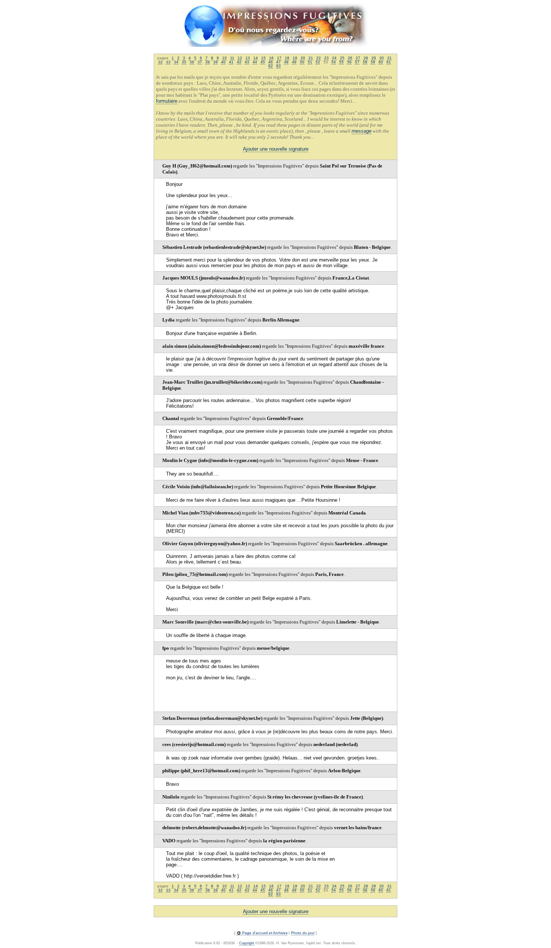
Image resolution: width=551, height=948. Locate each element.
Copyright (246, 943)
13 (248, 58)
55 (341, 62)
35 (184, 62)
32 (160, 62)
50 (302, 62)
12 (240, 58)
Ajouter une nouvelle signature (275, 149)
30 (381, 58)
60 (381, 62)
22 (318, 58)
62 (270, 66)
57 (357, 62)
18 (287, 58)
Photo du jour (302, 933)
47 (278, 62)
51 (310, 62)
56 (349, 62)
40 (223, 62)
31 (389, 58)
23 (326, 58)
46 (270, 62)
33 (168, 62)
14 (255, 58)
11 (232, 58)
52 (318, 62)
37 (200, 62)
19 (295, 58)
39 (215, 62)
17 (279, 58)
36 (192, 62)
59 (373, 62)
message (361, 131)
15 (263, 58)
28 (366, 58)
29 (373, 58)
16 (271, 58)
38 (207, 62)
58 (365, 62)
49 (294, 62)
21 (310, 58)
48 (286, 62)
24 (334, 58)
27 (358, 58)
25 (342, 58)
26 (350, 58)
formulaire (166, 101)
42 (239, 62)
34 (176, 62)
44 (255, 62)
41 (231, 62)
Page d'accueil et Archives (264, 933)
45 (263, 62)
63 (278, 66)
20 (303, 58)
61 (388, 62)
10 (224, 58)
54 (333, 62)
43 (247, 62)
